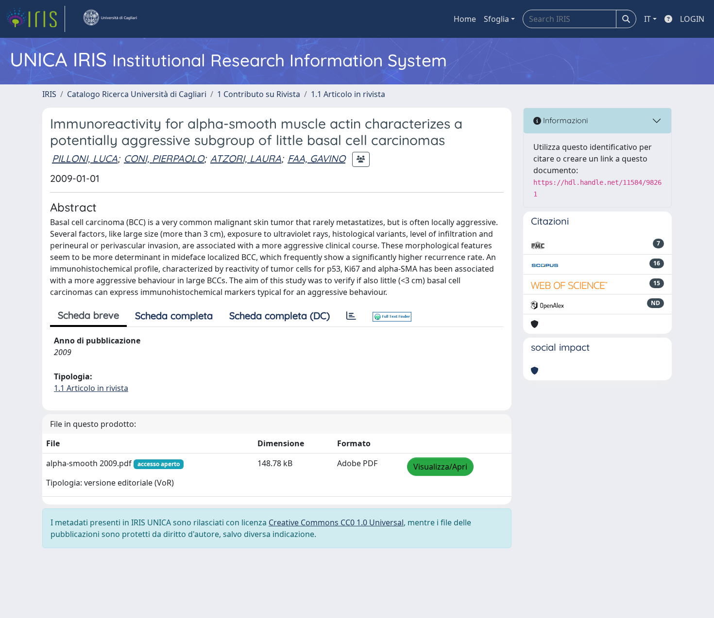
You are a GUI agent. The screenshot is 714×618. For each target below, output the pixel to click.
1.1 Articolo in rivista (348, 94)
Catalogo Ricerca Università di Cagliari (136, 94)
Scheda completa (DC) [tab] (279, 315)
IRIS (49, 94)
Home (465, 19)
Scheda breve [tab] (88, 315)
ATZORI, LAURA (245, 158)
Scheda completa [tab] (174, 315)
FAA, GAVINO (316, 158)
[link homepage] (35, 19)
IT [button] (647, 19)
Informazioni (564, 120)
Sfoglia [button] (496, 19)
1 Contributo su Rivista (258, 94)
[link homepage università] (110, 19)
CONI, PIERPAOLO (164, 158)
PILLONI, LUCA (85, 158)
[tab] (351, 316)
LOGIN (692, 19)
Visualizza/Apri (440, 466)
